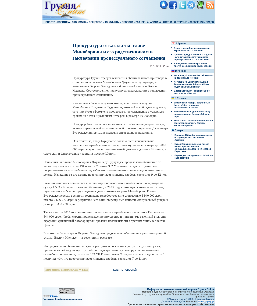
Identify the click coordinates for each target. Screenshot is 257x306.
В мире (179, 130)
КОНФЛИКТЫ (112, 22)
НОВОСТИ (49, 22)
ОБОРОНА (127, 22)
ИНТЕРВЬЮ (180, 22)
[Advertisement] (128, 32)
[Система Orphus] (66, 271)
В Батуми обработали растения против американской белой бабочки (193, 64)
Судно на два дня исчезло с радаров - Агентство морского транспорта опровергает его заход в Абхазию (193, 57)
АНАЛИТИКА (154, 22)
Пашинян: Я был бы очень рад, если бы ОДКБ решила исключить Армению (193, 137)
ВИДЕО (210, 22)
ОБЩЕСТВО (95, 22)
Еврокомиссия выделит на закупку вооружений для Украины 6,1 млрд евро (192, 114)
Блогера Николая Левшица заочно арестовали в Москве (192, 92)
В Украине (180, 98)
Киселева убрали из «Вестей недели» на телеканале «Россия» (193, 76)
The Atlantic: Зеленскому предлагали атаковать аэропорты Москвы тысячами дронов (193, 123)
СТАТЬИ (167, 22)
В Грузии (181, 43)
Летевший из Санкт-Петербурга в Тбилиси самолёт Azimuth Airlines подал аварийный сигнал (191, 84)
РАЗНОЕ (140, 22)
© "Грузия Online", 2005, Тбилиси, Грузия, (191, 299)
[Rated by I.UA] (50, 296)
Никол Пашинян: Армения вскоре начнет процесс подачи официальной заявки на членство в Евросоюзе (192, 148)
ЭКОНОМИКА (79, 22)
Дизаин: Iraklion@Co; (174, 301)
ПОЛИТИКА (63, 22)
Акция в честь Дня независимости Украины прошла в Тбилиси (191, 49)
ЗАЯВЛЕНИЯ (197, 22)
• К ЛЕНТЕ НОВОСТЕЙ (124, 270)
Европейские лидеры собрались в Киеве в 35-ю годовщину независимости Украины (192, 105)
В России (180, 71)
